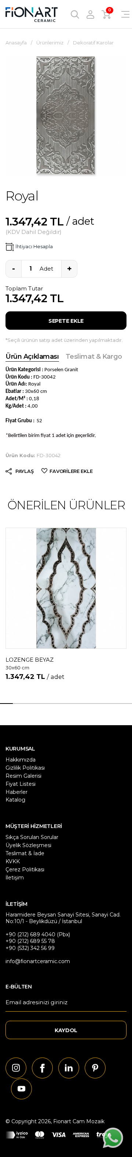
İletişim (15, 877)
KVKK (13, 861)
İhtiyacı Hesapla (34, 246)
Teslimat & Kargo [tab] (94, 356)
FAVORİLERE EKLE (71, 471)
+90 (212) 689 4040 (30, 934)
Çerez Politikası (25, 869)
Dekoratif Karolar (93, 43)
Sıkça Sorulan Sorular (32, 837)
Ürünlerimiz (49, 43)
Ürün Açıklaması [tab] (32, 356)
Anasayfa (16, 43)
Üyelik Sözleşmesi (28, 845)
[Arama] (75, 14)
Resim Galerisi (23, 776)
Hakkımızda (21, 759)
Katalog (15, 799)
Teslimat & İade (25, 853)
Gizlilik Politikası (25, 767)
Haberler (16, 792)
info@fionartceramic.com (38, 961)
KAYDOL (66, 1030)
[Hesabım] (90, 14)
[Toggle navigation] (120, 14)
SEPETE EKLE (66, 321)
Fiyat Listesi (21, 784)
